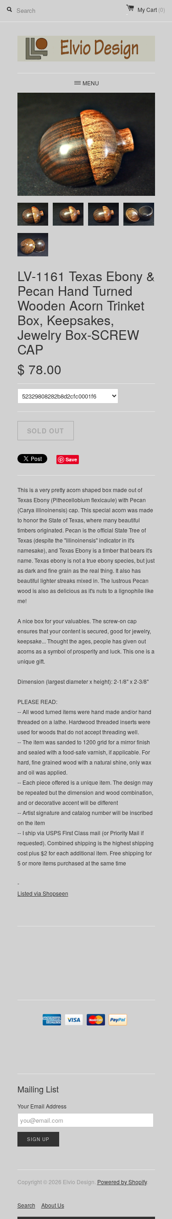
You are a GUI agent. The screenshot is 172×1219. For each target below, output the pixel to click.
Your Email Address (42, 1106)
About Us (52, 1205)
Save (71, 459)
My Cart (151, 9)
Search (26, 1205)
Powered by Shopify (122, 1182)
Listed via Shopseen (42, 893)
